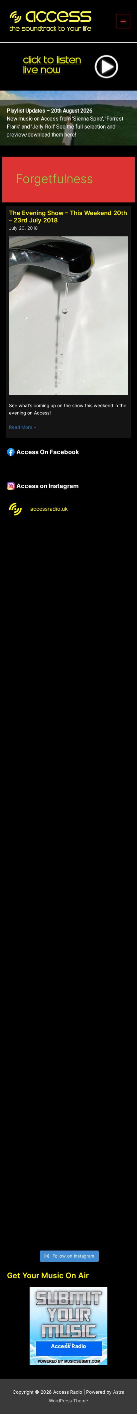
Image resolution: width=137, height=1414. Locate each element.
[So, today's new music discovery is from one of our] (68, 776)
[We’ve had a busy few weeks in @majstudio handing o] (68, 559)
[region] (68, 118)
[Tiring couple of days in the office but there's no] (68, 1210)
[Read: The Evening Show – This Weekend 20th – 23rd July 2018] (68, 315)
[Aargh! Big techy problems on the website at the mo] (68, 632)
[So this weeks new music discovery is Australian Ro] (68, 1065)
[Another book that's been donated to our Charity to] (68, 921)
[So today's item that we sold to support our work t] (68, 993)
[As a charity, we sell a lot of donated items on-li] (68, 1138)
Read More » (22, 427)
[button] (68, 118)
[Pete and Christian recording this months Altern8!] (68, 704)
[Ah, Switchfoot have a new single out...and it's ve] (68, 848)
